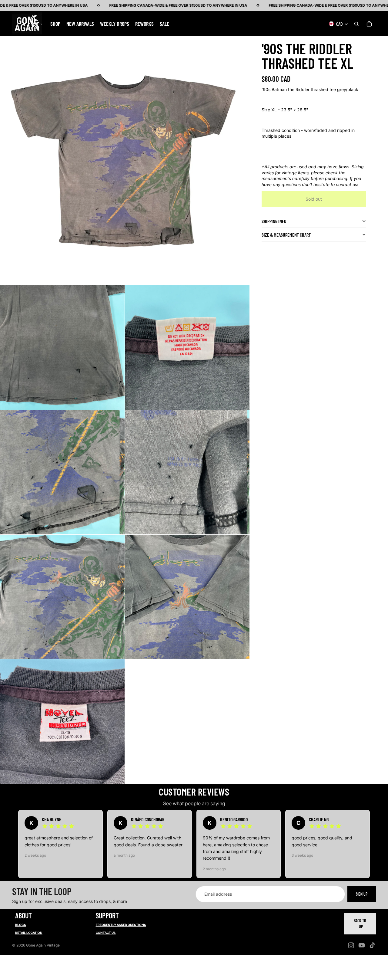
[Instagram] (351, 945)
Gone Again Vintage (43, 945)
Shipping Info (274, 221)
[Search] (356, 23)
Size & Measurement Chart (286, 235)
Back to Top (360, 923)
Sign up (361, 894)
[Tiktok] (372, 945)
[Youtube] (361, 945)
